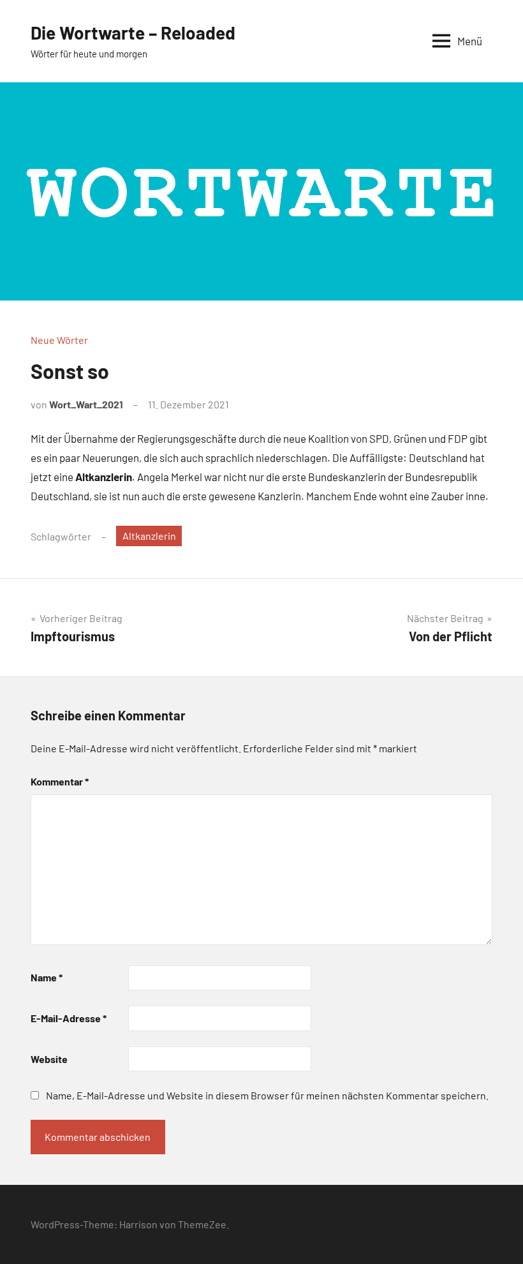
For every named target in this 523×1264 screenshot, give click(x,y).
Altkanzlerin (149, 536)
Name (47, 977)
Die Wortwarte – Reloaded (133, 32)
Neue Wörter (59, 340)
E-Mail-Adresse (69, 1018)
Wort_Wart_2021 (86, 404)
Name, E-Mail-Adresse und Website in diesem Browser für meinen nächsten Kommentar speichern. (267, 1095)
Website (49, 1059)
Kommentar (60, 781)
